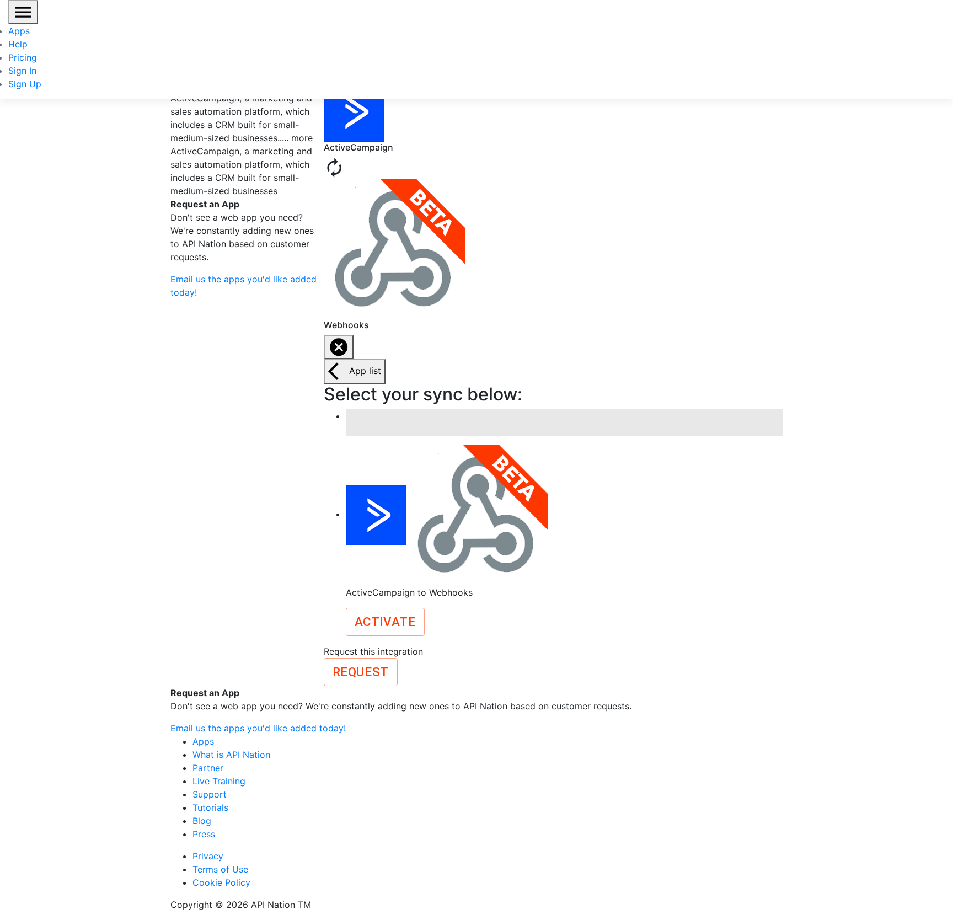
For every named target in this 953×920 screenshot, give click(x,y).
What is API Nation (231, 754)
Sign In (22, 70)
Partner (207, 767)
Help (18, 44)
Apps (19, 30)
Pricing (22, 57)
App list (365, 370)
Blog (201, 820)
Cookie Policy (221, 882)
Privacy (207, 856)
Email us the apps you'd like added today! (258, 728)
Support (209, 794)
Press (203, 833)
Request (361, 672)
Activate (385, 621)
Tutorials (210, 807)
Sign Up (24, 83)
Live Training (218, 781)
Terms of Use (220, 869)
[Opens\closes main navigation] (23, 12)
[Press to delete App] (339, 347)
